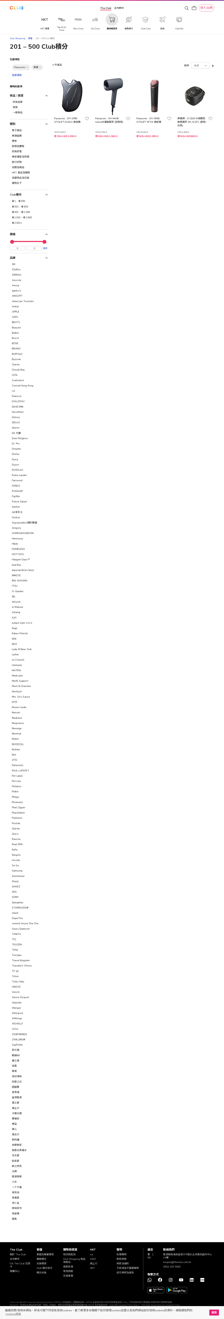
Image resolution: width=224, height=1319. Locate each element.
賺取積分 (42, 1259)
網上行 (93, 1263)
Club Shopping (17, 38)
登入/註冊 (206, 8)
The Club (105, 8)
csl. (92, 1254)
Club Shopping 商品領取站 (74, 1260)
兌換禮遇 (42, 1263)
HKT (92, 1268)
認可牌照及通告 (125, 1272)
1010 (93, 1259)
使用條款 (122, 1259)
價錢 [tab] (12, 234)
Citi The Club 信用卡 (20, 1265)
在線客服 (68, 1275)
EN (149, 1257)
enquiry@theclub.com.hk (177, 1262)
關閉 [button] (214, 1312)
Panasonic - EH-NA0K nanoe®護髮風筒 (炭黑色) (109, 120)
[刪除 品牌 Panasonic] (27, 67)
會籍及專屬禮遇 (45, 1254)
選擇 (45, 248)
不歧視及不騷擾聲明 (128, 1268)
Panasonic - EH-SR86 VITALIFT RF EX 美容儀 (148, 120)
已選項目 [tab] (15, 59)
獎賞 (30, 38)
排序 (186, 65)
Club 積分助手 (44, 1268)
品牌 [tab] (12, 258)
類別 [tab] (12, 124)
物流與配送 (69, 1254)
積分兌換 (42, 1272)
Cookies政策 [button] (13, 1314)
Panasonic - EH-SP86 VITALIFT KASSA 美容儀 (67, 120)
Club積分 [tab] (16, 195)
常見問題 (68, 1271)
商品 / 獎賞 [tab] (16, 96)
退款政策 (68, 1266)
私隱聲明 (122, 1254)
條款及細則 (123, 1263)
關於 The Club (18, 1254)
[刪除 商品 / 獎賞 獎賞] (40, 67)
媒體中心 (15, 1271)
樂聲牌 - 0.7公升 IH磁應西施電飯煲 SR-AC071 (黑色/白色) (191, 122)
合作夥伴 (119, 8)
